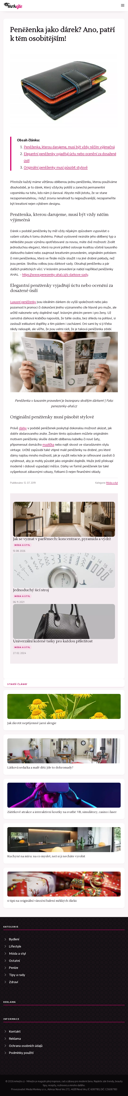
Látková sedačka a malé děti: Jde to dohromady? (40, 768)
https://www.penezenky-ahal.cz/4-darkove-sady (55, 274)
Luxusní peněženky (23, 302)
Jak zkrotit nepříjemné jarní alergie (31, 723)
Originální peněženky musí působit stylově (56, 167)
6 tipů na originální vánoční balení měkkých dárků (42, 901)
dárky (23, 428)
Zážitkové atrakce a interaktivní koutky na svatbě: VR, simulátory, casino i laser (62, 812)
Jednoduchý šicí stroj (31, 590)
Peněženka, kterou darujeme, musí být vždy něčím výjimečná (69, 147)
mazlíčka (48, 444)
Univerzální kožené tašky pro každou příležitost (53, 641)
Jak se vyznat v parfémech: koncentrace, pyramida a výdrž (62, 539)
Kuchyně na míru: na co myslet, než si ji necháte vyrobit (46, 856)
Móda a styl (112, 482)
